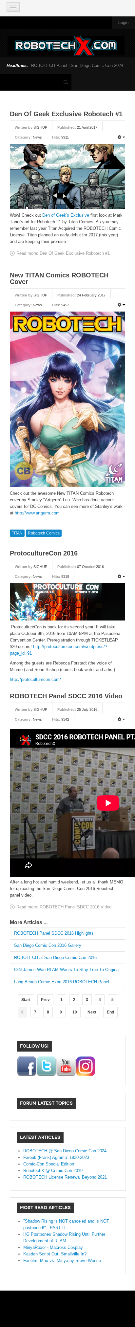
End (110, 1012)
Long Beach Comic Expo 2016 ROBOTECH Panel (61, 981)
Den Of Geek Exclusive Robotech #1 (66, 114)
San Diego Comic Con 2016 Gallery (47, 945)
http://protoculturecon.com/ (35, 679)
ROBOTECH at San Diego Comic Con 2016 (55, 957)
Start (25, 999)
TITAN (17, 533)
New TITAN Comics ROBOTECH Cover (59, 278)
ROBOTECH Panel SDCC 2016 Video (66, 696)
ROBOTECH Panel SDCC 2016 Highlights (54, 933)
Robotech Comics (44, 533)
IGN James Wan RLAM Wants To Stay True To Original (67, 969)
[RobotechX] (66, 45)
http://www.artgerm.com (37, 513)
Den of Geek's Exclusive (65, 215)
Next (91, 1012)
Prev (45, 999)
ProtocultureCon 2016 (44, 553)
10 (74, 1012)
